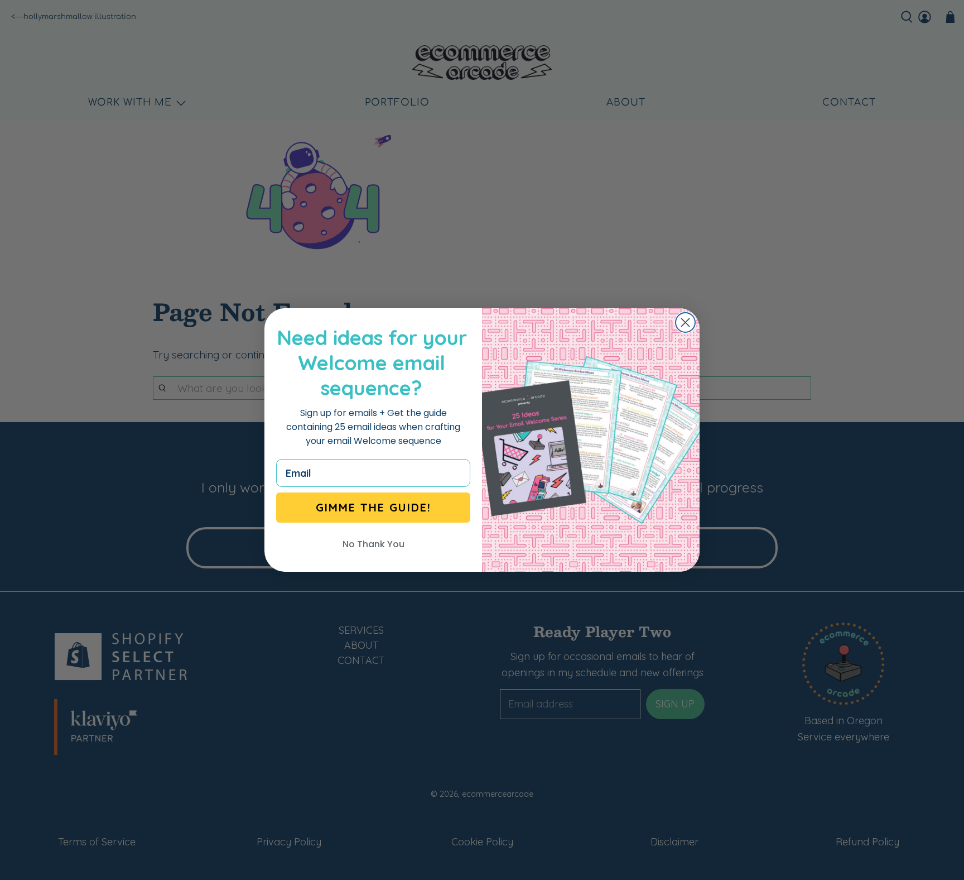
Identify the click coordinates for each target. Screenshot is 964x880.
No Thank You (373, 544)
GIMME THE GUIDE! (373, 507)
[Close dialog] (685, 322)
